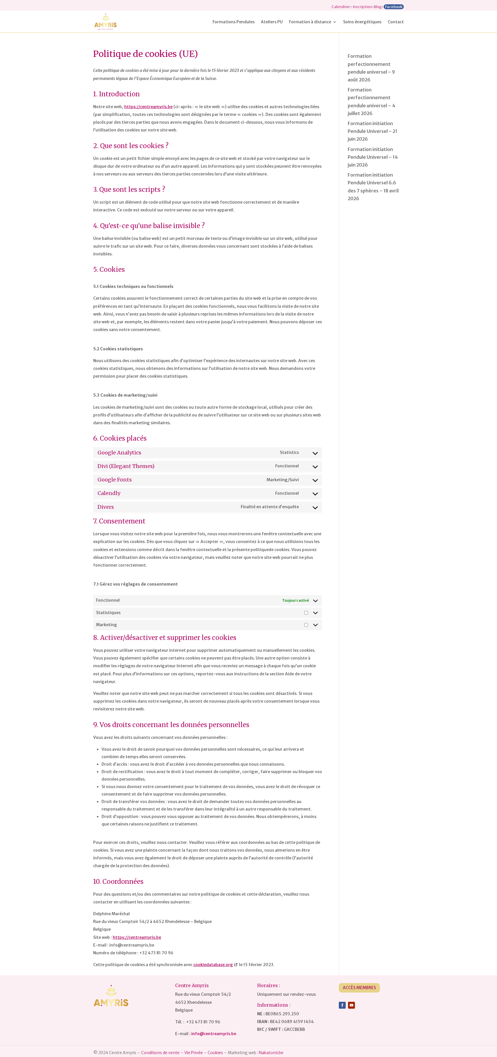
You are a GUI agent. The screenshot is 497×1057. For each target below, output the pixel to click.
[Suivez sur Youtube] (351, 1005)
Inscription (362, 6)
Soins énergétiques (362, 22)
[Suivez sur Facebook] (342, 1005)
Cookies (215, 1052)
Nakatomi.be (271, 1052)
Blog (378, 6)
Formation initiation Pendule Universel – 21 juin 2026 (372, 131)
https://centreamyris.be (148, 106)
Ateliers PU (272, 22)
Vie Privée (193, 1052)
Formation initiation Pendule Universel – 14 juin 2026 (373, 157)
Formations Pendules (234, 22)
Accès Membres (359, 987)
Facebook (393, 6)
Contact (396, 22)
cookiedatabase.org (213, 964)
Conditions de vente (160, 1052)
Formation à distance (310, 22)
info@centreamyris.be (213, 1033)
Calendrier (341, 6)
